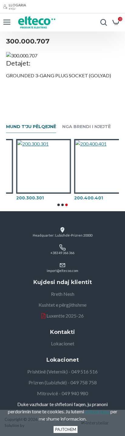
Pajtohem (65, 429)
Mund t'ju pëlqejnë (31, 126)
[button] (58, 205)
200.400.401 (81, 198)
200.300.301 (23, 198)
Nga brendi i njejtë (86, 126)
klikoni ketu (97, 411)
